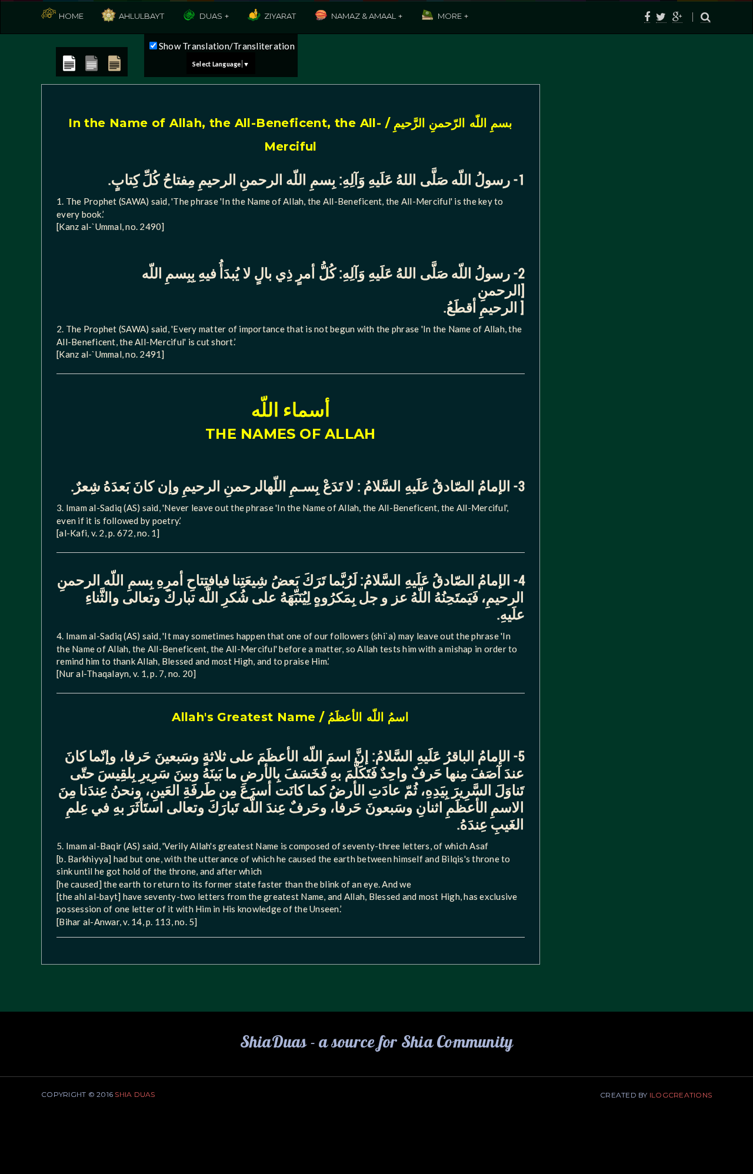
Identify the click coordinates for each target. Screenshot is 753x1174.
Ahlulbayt (141, 16)
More (450, 16)
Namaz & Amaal (363, 16)
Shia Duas (135, 1094)
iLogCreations (680, 1094)
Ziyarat (280, 16)
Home (71, 16)
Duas (210, 16)
